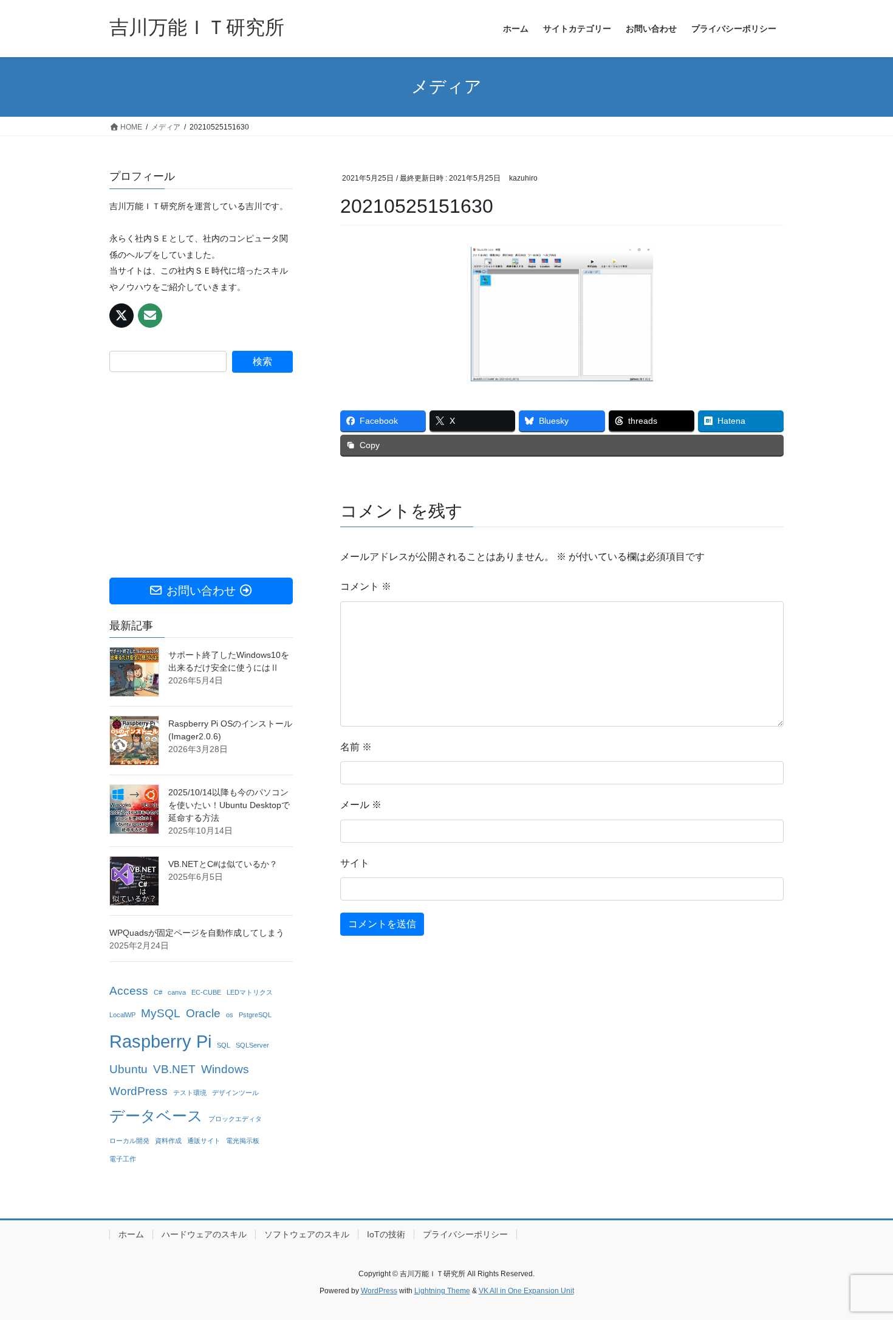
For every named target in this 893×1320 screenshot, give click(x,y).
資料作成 (168, 1140)
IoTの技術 (386, 1234)
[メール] (150, 315)
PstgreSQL (255, 1014)
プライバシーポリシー (465, 1234)
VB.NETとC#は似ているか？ (223, 864)
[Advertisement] (201, 475)
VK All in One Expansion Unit (526, 1291)
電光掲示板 (242, 1140)
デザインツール (235, 1092)
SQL (223, 1045)
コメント (365, 586)
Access (128, 990)
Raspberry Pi (160, 1041)
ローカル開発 (129, 1140)
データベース (156, 1116)
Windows (225, 1069)
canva (177, 992)
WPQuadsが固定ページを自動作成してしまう (196, 933)
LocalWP (122, 1014)
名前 (356, 747)
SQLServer (252, 1045)
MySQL (160, 1013)
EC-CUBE (206, 992)
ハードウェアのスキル (204, 1234)
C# (158, 992)
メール (360, 805)
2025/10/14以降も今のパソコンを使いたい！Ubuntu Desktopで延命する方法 (229, 805)
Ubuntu (128, 1069)
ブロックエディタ (235, 1118)
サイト (354, 863)
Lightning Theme (442, 1291)
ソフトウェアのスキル (306, 1234)
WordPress (138, 1091)
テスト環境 (190, 1092)
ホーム (131, 1234)
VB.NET (174, 1069)
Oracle (203, 1013)
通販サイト (204, 1140)
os (229, 1014)
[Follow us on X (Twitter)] (121, 315)
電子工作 (122, 1159)
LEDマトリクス (250, 992)
